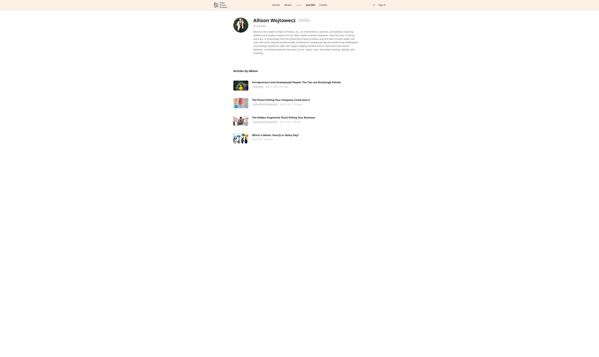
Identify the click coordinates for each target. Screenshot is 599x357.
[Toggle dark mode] (374, 5)
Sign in (382, 4)
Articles (276, 4)
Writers (288, 4)
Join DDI (310, 4)
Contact (323, 4)
